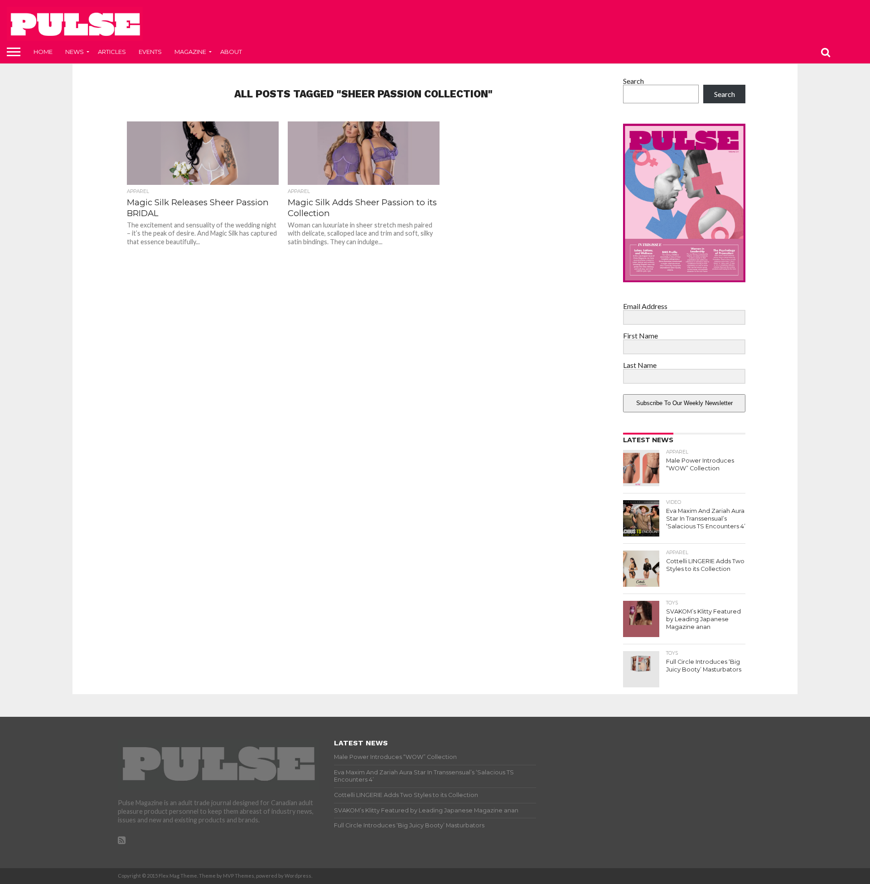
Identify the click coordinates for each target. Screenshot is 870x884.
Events (150, 51)
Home (43, 51)
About (231, 51)
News (74, 51)
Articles (112, 51)
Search (633, 81)
